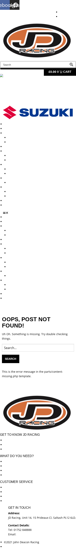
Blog (7, 200)
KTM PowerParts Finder (23, 182)
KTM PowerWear (18, 191)
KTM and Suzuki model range (23, 133)
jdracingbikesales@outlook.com (37, 534)
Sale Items (14, 196)
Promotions (11, 164)
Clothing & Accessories (19, 187)
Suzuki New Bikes (19, 142)
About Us (10, 128)
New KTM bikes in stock (23, 155)
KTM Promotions (18, 169)
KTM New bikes (18, 137)
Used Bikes (11, 146)
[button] (39, 213)
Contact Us (11, 205)
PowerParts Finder (16, 178)
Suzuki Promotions (20, 173)
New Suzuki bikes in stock (24, 160)
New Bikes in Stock (16, 151)
